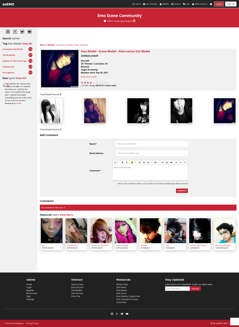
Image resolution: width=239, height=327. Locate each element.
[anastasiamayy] (126, 230)
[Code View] (180, 162)
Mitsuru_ (144, 245)
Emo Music (121, 287)
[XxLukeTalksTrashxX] (200, 230)
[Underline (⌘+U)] (127, 162)
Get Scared (17, 103)
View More (66, 214)
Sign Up (231, 4)
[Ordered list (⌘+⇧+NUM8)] (144, 162)
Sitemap (30, 299)
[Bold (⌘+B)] (122, 162)
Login (29, 287)
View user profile (89, 76)
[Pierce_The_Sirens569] (101, 230)
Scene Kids (121, 302)
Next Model (80, 45)
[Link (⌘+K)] (162, 162)
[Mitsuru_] (150, 230)
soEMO (8, 4)
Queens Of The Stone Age (14, 61)
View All (27, 43)
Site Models (76, 290)
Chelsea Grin (8, 66)
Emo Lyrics (121, 293)
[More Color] (135, 162)
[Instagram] (134, 21)
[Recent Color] (132, 162)
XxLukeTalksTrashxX (198, 245)
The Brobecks (8, 55)
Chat (188, 4)
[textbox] (150, 172)
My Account (31, 293)
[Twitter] (22, 32)
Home (29, 284)
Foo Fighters (8, 72)
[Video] (171, 162)
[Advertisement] (138, 36)
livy (43, 245)
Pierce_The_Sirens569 (100, 245)
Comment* (95, 170)
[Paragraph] (149, 162)
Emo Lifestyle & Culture (127, 299)
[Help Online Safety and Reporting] (211, 4)
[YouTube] (29, 32)
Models (165, 4)
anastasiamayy (122, 245)
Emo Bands (121, 290)
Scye (167, 245)
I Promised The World (12, 49)
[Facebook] (15, 32)
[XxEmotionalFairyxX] (225, 230)
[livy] (51, 230)
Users (138, 4)
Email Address (96, 153)
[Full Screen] (176, 162)
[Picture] (167, 162)
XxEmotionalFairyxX (223, 245)
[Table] (156, 162)
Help (28, 296)
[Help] (185, 162)
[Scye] (175, 230)
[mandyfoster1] (76, 230)
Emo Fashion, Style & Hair (128, 296)
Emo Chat (75, 296)
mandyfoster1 (72, 245)
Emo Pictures (151, 4)
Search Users (77, 284)
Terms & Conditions (14, 323)
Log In (219, 4)
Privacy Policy (32, 323)
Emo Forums (77, 293)
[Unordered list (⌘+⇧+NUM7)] (139, 162)
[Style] (116, 162)
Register (30, 290)
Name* (93, 144)
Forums (177, 4)
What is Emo (201, 4)
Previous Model (65, 45)
